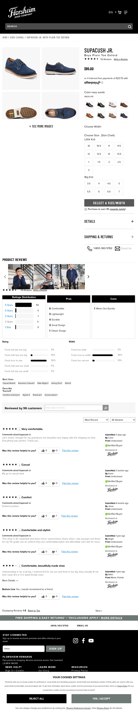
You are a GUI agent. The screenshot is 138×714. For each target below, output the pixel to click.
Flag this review (70, 450)
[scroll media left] (5, 276)
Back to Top (34, 610)
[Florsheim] (112, 453)
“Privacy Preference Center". (78, 708)
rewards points (117, 209)
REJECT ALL (36, 699)
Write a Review (121, 59)
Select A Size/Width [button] (109, 203)
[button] (41, 126)
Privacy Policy (80, 670)
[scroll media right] (88, 276)
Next (99, 610)
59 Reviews (106, 59)
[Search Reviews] (106, 408)
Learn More (10, 663)
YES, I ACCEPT (101, 699)
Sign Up (55, 649)
